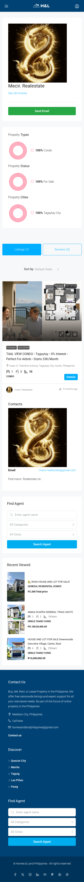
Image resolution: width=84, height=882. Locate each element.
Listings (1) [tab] (22, 249)
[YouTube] (46, 874)
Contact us (14, 735)
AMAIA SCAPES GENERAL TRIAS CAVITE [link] (50, 612)
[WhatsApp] (60, 874)
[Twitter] (23, 874)
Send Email (42, 111)
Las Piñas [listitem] (17, 780)
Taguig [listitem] (15, 773)
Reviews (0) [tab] (62, 249)
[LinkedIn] (38, 874)
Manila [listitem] (15, 767)
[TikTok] (68, 874)
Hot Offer (71, 286)
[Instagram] (31, 874)
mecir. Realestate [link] (23, 389)
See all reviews (17, 93)
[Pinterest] (53, 874)
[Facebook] (16, 874)
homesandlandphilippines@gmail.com (35, 727)
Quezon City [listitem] (18, 760)
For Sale (59, 286)
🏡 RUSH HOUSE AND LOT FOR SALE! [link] (49, 581)
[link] (42, 311)
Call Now (17, 720)
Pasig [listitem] (14, 786)
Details (71, 377)
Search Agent (42, 544)
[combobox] (47, 269)
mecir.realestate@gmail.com (57, 470)
